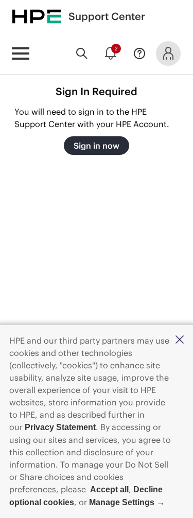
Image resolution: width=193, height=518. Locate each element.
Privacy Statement (60, 427)
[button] (180, 340)
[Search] (81, 53)
